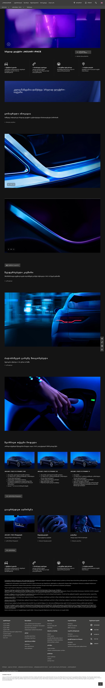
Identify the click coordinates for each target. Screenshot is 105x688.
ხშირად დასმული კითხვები (53, 642)
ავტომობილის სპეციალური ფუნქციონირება (12, 631)
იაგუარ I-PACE (6, 627)
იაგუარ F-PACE (6, 623)
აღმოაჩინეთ (11, 550)
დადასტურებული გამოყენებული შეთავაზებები (35, 625)
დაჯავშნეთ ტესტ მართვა (30, 636)
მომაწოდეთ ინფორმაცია (30, 638)
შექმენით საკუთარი (13, 265)
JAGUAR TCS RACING (72, 625)
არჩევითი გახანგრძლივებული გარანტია (56, 650)
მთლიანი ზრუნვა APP (52, 625)
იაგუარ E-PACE (6, 625)
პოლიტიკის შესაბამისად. (7, 679)
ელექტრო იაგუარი (72, 644)
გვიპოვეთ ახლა (50, 660)
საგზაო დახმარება (51, 656)
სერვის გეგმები (50, 636)
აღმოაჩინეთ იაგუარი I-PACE (83, 52)
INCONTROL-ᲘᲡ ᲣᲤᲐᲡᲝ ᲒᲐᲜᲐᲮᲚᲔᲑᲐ (55, 640)
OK (100, 684)
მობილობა (49, 623)
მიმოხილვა (27, 644)
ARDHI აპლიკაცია (71, 627)
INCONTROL (49, 627)
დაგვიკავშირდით (28, 648)
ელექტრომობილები (7, 635)
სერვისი (49, 634)
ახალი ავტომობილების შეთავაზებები (33, 623)
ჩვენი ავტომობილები (29, 646)
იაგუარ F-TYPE (6, 629)
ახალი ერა (5, 637)
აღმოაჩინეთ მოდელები (14, 496)
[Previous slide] (8, 184)
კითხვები (49, 658)
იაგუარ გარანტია (51, 648)
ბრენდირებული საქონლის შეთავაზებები (33, 629)
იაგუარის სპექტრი (7, 633)
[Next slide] (13, 184)
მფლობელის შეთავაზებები (30, 627)
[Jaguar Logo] (6, 3)
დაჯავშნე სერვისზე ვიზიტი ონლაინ (55, 638)
